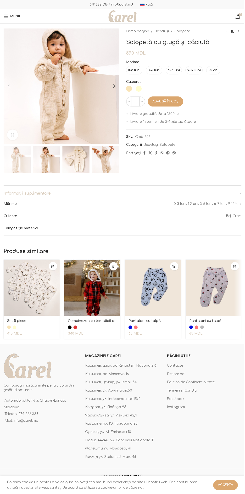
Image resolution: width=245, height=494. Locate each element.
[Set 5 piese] (32, 288)
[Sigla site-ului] (122, 16)
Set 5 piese (16, 321)
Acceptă (225, 485)
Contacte (175, 365)
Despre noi (176, 374)
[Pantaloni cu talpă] (153, 288)
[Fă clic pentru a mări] (12, 134)
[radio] (134, 70)
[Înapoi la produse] (233, 31)
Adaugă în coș (165, 101)
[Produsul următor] (238, 31)
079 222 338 (99, 4)
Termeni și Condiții (182, 390)
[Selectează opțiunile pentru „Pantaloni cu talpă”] (174, 266)
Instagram (176, 407)
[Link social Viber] (174, 153)
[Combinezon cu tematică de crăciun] (92, 288)
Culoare (132, 82)
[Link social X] (150, 153)
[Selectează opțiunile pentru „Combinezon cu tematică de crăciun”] (113, 266)
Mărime (132, 62)
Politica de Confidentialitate (191, 382)
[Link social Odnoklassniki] (156, 153)
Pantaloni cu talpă (144, 321)
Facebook (175, 399)
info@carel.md (122, 4)
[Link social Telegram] (168, 153)
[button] (8, 86)
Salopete (182, 31)
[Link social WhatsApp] (162, 153)
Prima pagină (137, 31)
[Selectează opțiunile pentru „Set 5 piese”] (53, 266)
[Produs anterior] (227, 31)
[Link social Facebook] (144, 153)
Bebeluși (162, 31)
